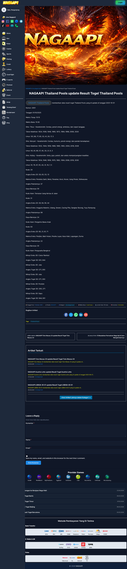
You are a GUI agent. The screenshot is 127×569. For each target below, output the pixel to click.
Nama (28, 440)
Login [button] (120, 2)
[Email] (12, 27)
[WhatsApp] (12, 22)
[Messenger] (16, 22)
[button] (66, 315)
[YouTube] (7, 27)
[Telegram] (21, 22)
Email (28, 448)
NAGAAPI (28, 88)
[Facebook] (7, 22)
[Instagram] (2, 22)
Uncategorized (36, 88)
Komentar (30, 423)
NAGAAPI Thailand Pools (38, 103)
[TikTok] (2, 27)
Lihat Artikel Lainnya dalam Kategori (76, 397)
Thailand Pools (35, 321)
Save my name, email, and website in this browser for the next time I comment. (55, 458)
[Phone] (16, 27)
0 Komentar (121, 305)
